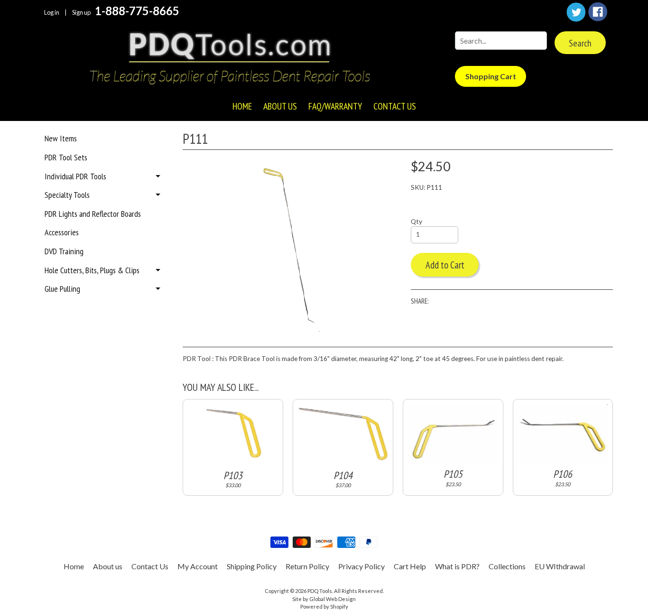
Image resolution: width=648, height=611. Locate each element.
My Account (197, 566)
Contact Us (394, 106)
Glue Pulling (62, 288)
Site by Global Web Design (324, 599)
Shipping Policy (252, 566)
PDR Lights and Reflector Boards (93, 213)
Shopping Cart (490, 76)
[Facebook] (597, 11)
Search (580, 43)
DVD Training (64, 251)
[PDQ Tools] (229, 59)
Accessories (62, 232)
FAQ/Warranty (335, 106)
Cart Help (410, 566)
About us (280, 106)
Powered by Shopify (324, 606)
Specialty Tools (67, 194)
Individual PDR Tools (75, 176)
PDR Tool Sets (66, 157)
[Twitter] (575, 12)
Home (242, 106)
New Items (61, 138)
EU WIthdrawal (560, 566)
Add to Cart (445, 265)
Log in (51, 12)
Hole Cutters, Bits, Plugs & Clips (92, 270)
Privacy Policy (361, 566)
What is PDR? (457, 566)
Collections (507, 566)
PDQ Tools (319, 591)
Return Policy (307, 566)
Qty (416, 221)
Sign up (81, 12)
